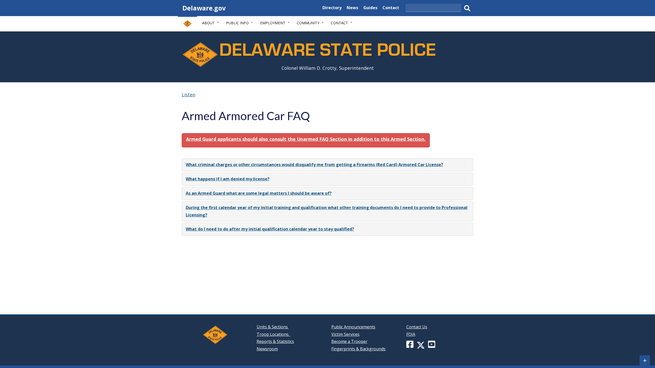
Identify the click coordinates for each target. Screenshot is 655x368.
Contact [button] (339, 22)
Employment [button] (272, 22)
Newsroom (267, 349)
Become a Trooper (349, 341)
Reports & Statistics (275, 341)
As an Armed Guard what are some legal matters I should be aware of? (259, 193)
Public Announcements (353, 327)
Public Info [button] (237, 22)
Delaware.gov (204, 8)
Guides (370, 8)
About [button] (208, 22)
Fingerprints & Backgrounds (358, 349)
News (352, 8)
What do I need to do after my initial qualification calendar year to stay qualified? (270, 229)
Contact (391, 8)
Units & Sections (273, 327)
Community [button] (308, 22)
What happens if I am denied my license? (227, 179)
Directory (332, 8)
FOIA (410, 334)
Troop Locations (274, 334)
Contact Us (416, 327)
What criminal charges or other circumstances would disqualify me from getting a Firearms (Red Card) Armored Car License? (314, 164)
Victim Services (345, 334)
